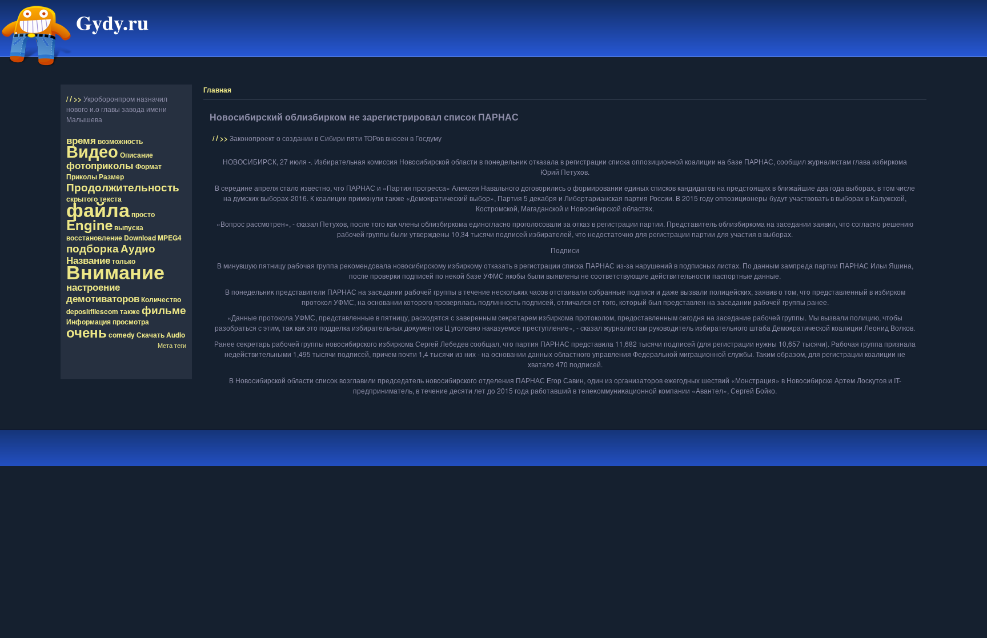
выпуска (128, 227)
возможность (120, 141)
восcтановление (94, 237)
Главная (217, 90)
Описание (136, 155)
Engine (89, 224)
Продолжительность (122, 187)
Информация (88, 321)
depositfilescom (92, 311)
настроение (93, 287)
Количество (161, 299)
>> (78, 99)
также (130, 311)
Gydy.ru (112, 22)
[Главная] (36, 70)
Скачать (150, 335)
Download (140, 237)
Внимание (115, 271)
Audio (175, 335)
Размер (111, 176)
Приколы (81, 176)
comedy (122, 335)
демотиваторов (102, 298)
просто (143, 214)
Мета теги (172, 345)
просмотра (131, 321)
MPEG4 (170, 237)
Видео (92, 151)
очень (86, 332)
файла (98, 209)
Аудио (138, 248)
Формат (148, 166)
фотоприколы (100, 165)
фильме (164, 310)
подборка (92, 248)
